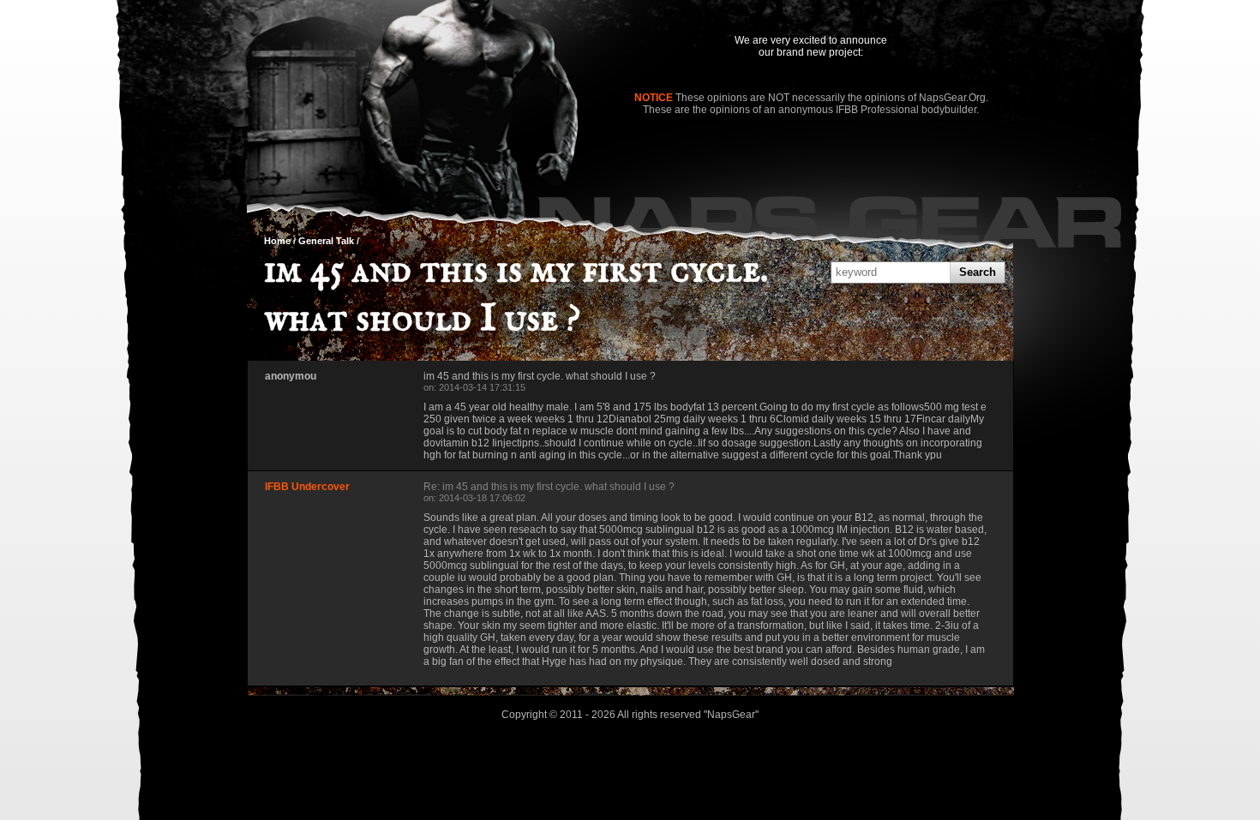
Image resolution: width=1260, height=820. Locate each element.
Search (977, 272)
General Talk (326, 241)
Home (277, 241)
